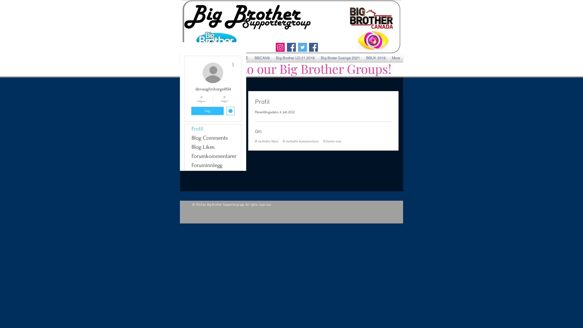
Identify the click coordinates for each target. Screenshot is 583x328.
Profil (197, 129)
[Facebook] (291, 47)
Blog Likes (203, 147)
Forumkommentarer (214, 156)
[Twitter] (302, 47)
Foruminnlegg (207, 165)
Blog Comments (210, 138)
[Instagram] (280, 47)
